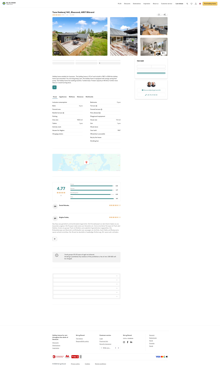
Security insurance (105, 344)
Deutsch (151, 335)
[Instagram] (124, 342)
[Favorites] (191, 3)
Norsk (151, 341)
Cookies (87, 364)
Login (101, 339)
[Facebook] (127, 342)
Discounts (127, 4)
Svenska (151, 343)
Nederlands (153, 338)
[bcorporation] (81, 358)
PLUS (119, 4)
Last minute (179, 4)
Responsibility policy (82, 341)
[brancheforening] (58, 358)
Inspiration (146, 4)
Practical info (104, 341)
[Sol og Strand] (9, 3)
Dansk (151, 346)
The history (79, 339)
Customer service (166, 4)
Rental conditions (100, 364)
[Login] (196, 3)
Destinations (137, 4)
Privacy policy (75, 364)
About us (155, 4)
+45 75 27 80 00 (152, 95)
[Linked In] (131, 342)
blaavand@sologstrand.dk (152, 90)
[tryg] (75, 358)
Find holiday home (210, 4)
